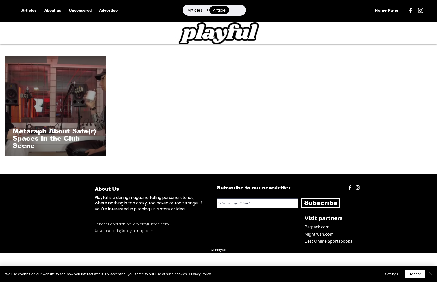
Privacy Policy (200, 273)
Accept (415, 273)
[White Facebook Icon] (350, 187)
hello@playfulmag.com (148, 224)
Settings (391, 273)
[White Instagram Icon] (420, 10)
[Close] (431, 274)
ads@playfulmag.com (133, 230)
